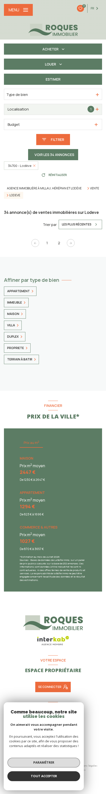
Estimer (53, 79)
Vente (94, 188)
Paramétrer (43, 762)
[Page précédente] (35, 243)
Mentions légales (86, 766)
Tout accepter (44, 776)
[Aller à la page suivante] (70, 243)
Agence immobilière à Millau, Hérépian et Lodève (44, 188)
